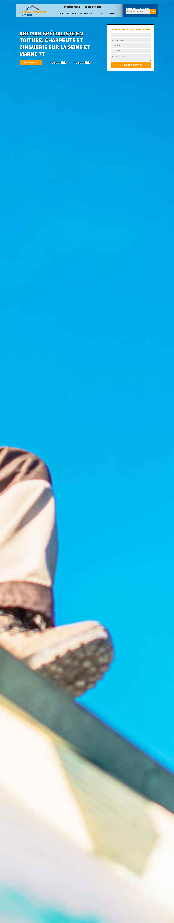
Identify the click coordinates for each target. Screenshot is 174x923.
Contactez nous (106, 13)
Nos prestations (87, 13)
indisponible (72, 7)
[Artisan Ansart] (33, 10)
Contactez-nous (31, 62)
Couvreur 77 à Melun (67, 13)
